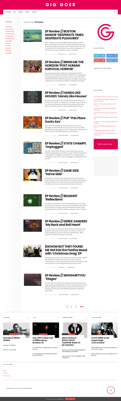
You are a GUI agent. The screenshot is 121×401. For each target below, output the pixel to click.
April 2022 (8, 50)
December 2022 (10, 31)
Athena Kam (62, 267)
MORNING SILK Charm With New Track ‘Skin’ (105, 130)
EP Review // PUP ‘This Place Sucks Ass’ (65, 120)
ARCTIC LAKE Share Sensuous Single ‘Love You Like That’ (104, 354)
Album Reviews (73, 54)
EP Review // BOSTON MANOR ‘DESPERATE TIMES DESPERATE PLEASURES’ (64, 34)
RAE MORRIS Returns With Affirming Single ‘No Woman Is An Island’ (104, 348)
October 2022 (9, 36)
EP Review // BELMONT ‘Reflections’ (61, 198)
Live (15, 12)
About (27, 12)
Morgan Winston (43, 334)
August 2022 (9, 41)
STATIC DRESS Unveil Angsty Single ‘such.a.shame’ (106, 96)
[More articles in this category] (28, 318)
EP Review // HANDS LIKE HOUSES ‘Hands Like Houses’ (66, 94)
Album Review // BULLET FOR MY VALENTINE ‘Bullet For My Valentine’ (71, 341)
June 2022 (8, 45)
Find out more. (60, 399)
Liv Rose (99, 334)
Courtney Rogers (63, 162)
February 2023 (9, 29)
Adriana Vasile (62, 54)
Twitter (97, 55)
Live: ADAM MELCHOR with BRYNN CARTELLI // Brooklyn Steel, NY (45, 354)
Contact (34, 12)
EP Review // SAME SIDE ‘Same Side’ (62, 172)
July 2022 (8, 43)
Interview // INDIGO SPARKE (11, 339)
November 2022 (10, 33)
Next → (82, 307)
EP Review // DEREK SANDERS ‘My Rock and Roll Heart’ (66, 223)
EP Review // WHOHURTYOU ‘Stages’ (65, 277)
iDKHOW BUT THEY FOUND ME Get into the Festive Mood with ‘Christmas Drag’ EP (66, 250)
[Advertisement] (106, 166)
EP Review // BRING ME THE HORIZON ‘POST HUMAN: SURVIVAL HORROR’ (64, 65)
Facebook (109, 55)
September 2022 (10, 38)
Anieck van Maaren (63, 135)
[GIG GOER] (60, 4)
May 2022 (8, 48)
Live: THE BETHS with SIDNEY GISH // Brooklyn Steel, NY (45, 348)
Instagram (109, 60)
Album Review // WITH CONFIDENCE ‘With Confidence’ (73, 357)
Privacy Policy (6, 375)
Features (8, 12)
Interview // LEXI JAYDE (9, 350)
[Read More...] (46, 54)
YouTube (97, 60)
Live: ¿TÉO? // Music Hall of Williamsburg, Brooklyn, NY (43, 340)
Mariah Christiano (14, 334)
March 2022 (9, 53)
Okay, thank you (70, 399)
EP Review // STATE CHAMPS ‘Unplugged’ (65, 145)
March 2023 (9, 26)
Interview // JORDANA (9, 345)
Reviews (20, 12)
